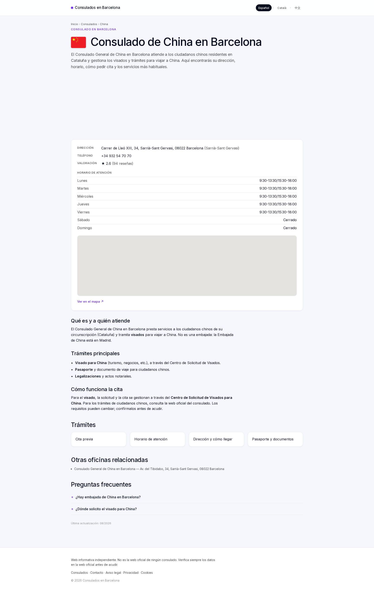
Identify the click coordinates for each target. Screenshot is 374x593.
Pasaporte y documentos (272, 439)
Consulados (89, 24)
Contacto (96, 572)
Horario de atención (150, 439)
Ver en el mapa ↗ (90, 301)
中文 (297, 8)
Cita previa (84, 439)
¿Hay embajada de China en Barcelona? (108, 497)
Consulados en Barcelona (97, 7)
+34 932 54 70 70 (116, 156)
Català (281, 8)
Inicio (74, 24)
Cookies (147, 572)
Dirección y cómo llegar (212, 439)
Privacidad (131, 572)
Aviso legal (113, 572)
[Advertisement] (201, 104)
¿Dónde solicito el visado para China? (106, 509)
